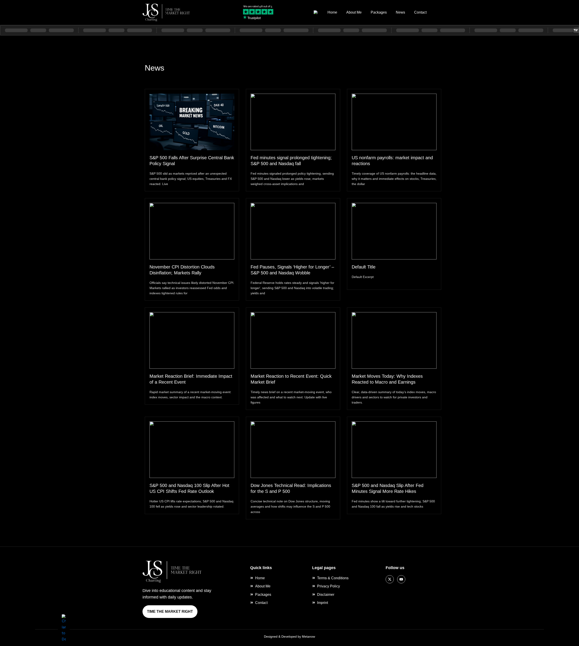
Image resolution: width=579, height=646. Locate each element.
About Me (354, 12)
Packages (379, 12)
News (400, 12)
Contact (420, 12)
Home (332, 12)
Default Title (363, 266)
